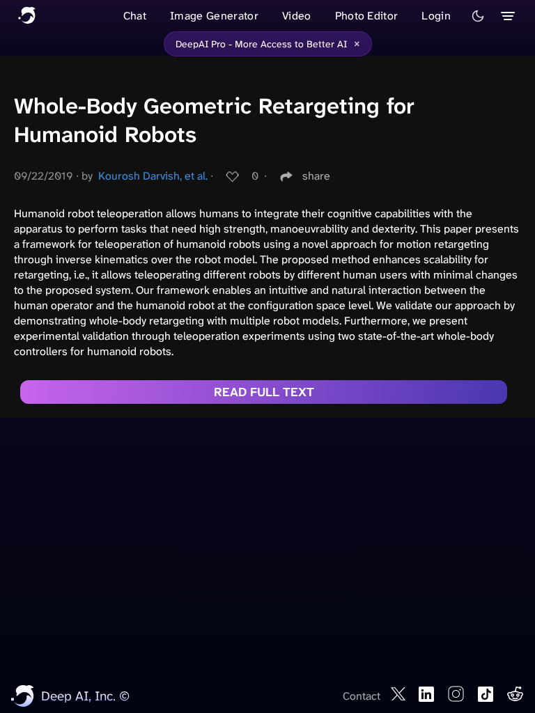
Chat (134, 15)
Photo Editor (366, 15)
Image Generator (214, 15)
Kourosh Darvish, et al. (153, 176)
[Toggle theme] (478, 16)
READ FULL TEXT (264, 392)
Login (436, 15)
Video (296, 15)
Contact (361, 696)
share (316, 176)
